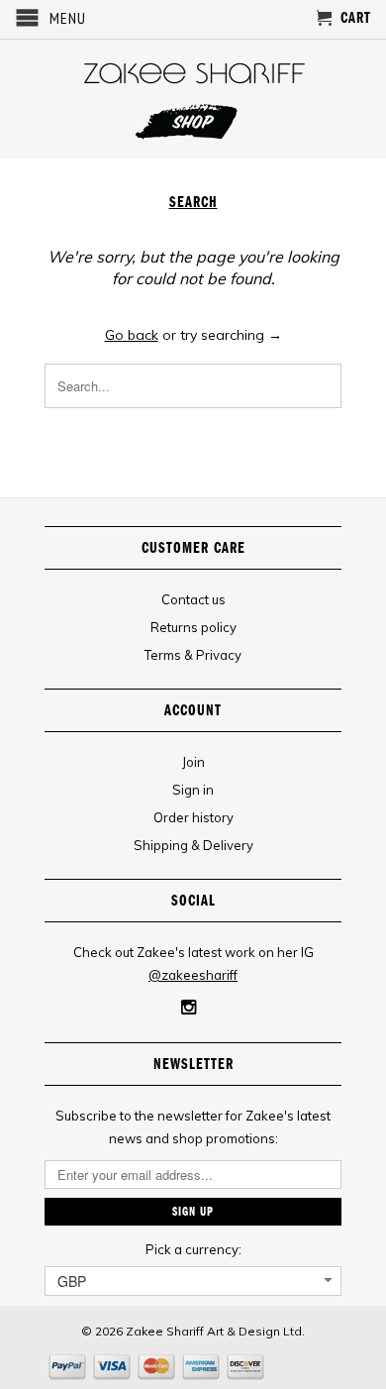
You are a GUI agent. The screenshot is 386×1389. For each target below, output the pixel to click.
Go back (131, 335)
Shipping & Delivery (193, 845)
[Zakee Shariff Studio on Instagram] (188, 1007)
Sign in (193, 790)
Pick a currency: (193, 1249)
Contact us (193, 599)
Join (193, 762)
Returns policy (193, 627)
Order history (193, 817)
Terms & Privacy (193, 655)
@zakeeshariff (193, 975)
